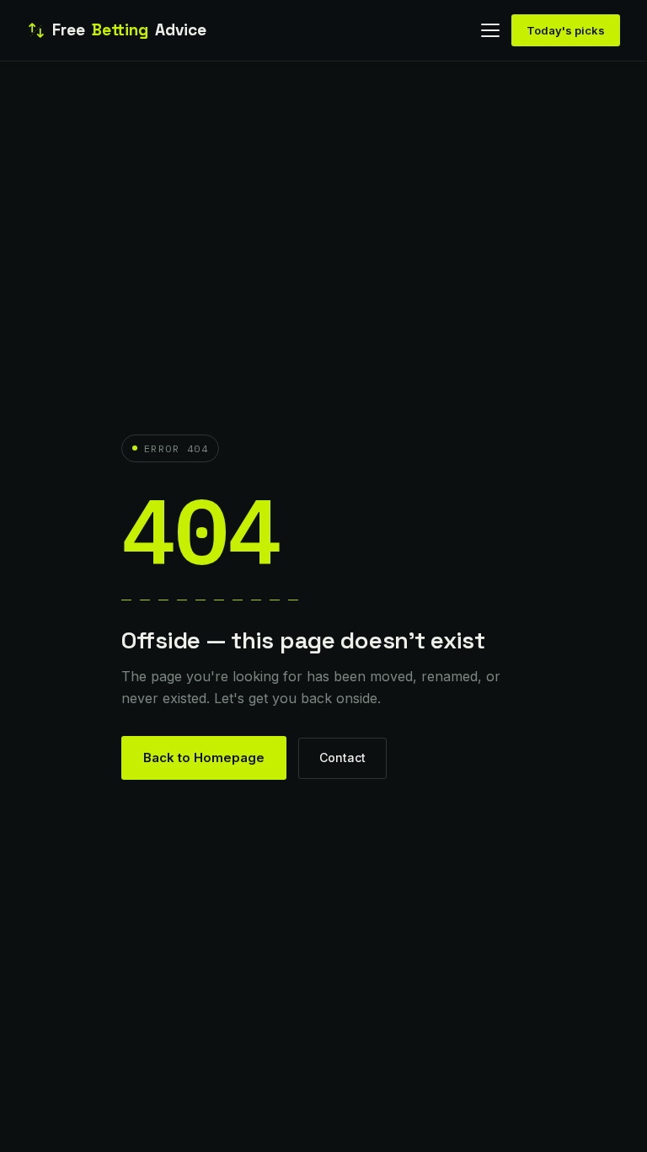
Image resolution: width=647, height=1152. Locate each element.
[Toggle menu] (490, 30)
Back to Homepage (204, 757)
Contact (342, 757)
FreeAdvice (129, 29)
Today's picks (566, 30)
